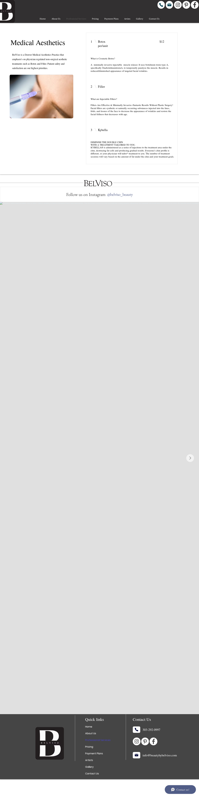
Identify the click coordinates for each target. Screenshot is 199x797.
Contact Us (92, 773)
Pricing (89, 747)
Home (88, 726)
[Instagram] (178, 5)
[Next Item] (190, 458)
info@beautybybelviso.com (160, 755)
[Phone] (161, 5)
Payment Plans (94, 753)
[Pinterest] (186, 5)
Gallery (89, 767)
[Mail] (169, 5)
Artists (89, 760)
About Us (90, 733)
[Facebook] (195, 5)
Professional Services (98, 740)
